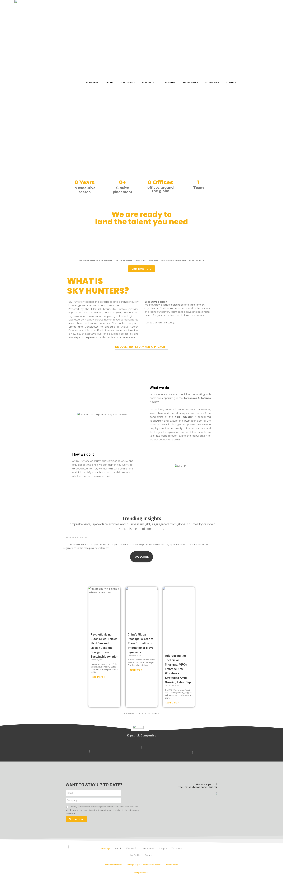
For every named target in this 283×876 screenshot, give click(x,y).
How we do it (150, 82)
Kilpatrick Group (100, 309)
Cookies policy (171, 865)
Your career (190, 82)
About (109, 82)
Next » (155, 713)
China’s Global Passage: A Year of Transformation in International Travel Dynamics (141, 643)
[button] (141, 268)
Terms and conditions (113, 865)
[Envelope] (213, 848)
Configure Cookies (141, 873)
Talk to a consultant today (159, 322)
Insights (170, 82)
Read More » (98, 676)
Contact (231, 82)
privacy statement (99, 548)
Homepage (92, 82)
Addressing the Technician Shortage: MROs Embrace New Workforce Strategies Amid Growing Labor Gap (178, 669)
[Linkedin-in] (205, 848)
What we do (127, 82)
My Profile (212, 82)
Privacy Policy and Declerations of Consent (143, 865)
